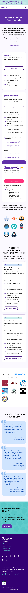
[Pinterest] (2, 560)
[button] (26, 7)
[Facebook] (18, 556)
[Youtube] (2, 556)
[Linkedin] (14, 556)
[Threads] (6, 560)
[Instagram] (10, 556)
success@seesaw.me (13, 45)
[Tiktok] (6, 556)
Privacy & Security (6, 573)
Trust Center (16, 573)
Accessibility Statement (16, 574)
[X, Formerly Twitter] (22, 556)
